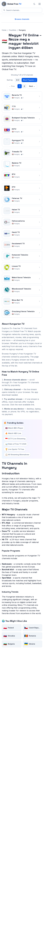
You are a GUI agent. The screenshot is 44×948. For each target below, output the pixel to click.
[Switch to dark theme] (34, 4)
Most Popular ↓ (29, 80)
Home (4, 30)
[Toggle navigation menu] (39, 3)
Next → (32, 86)
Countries (12, 30)
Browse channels (22, 19)
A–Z (17, 80)
